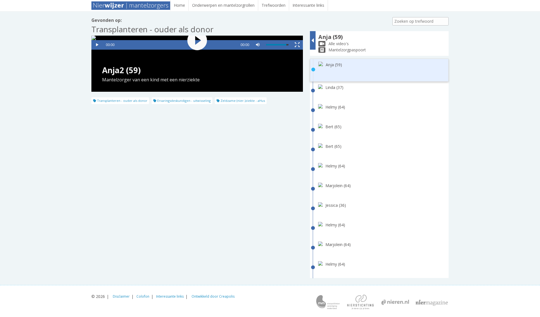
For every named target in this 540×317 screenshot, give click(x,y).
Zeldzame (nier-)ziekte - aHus (242, 100)
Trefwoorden (273, 5)
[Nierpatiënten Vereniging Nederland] (328, 302)
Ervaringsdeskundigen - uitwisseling (183, 100)
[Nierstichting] (360, 302)
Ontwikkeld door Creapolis (213, 296)
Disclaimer (121, 296)
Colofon (142, 296)
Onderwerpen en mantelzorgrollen (223, 5)
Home (179, 5)
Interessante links (308, 5)
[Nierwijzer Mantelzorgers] (130, 5)
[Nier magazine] (432, 302)
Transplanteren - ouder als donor (121, 100)
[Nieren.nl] (395, 303)
